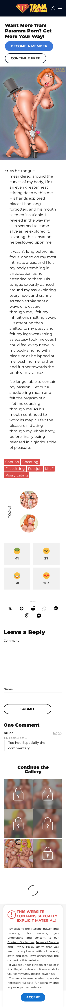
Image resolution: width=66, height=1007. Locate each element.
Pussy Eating (16, 475)
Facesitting (15, 468)
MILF (49, 468)
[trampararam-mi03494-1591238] (47, 837)
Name (8, 689)
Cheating (30, 462)
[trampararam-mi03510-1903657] (18, 837)
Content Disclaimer (21, 942)
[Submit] (33, 608)
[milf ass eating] (33, 113)
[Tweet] (10, 608)
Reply (57, 733)
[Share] (44, 608)
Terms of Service (47, 942)
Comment (11, 640)
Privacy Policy (24, 947)
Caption (12, 462)
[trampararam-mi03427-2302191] (47, 867)
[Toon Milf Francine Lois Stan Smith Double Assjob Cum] (18, 853)
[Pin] (21, 608)
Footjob (35, 468)
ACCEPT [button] (33, 997)
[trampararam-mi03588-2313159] (18, 808)
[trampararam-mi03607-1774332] (47, 808)
